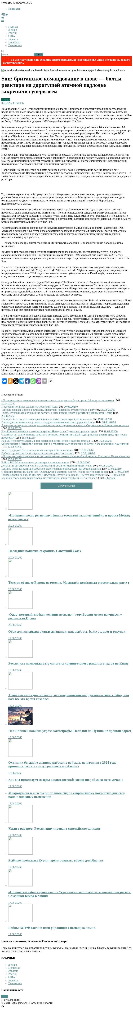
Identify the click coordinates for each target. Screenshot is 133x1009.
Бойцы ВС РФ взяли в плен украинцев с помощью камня (35, 462)
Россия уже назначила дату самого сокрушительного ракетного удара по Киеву (48, 422)
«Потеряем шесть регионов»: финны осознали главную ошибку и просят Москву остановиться (57, 400)
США (11, 35)
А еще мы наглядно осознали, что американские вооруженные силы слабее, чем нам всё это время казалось (65, 425)
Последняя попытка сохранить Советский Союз (29, 406)
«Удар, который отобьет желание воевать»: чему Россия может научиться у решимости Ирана (56, 412)
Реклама (13, 970)
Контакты (14, 8)
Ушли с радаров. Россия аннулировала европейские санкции (37, 450)
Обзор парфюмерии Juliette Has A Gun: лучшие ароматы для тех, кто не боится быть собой (54, 471)
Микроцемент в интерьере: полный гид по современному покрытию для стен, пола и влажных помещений (65, 443)
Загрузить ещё (66, 485)
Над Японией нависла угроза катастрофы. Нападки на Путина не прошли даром (49, 431)
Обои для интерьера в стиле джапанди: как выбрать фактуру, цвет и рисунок (46, 419)
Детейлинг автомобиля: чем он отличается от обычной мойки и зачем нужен (46, 465)
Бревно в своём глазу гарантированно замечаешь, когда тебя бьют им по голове (48, 477)
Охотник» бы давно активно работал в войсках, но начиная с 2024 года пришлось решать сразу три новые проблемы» (62, 764)
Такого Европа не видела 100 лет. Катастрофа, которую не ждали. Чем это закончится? (52, 474)
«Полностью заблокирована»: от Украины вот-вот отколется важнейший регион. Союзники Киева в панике (65, 456)
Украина (13, 39)
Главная (13, 26)
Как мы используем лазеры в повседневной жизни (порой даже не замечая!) (46, 440)
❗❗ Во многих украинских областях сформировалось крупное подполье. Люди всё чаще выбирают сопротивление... (66, 61)
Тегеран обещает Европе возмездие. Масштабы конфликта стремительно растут (48, 409)
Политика (14, 42)
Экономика (15, 45)
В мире (12, 29)
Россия (12, 32)
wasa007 (19, 103)
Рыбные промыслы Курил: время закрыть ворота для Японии (37, 453)
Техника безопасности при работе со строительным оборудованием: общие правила (51, 468)
